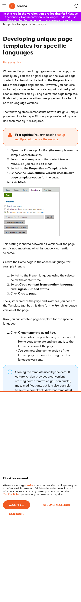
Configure (16, 513)
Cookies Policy (11, 494)
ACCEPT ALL (16, 504)
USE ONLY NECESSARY (56, 504)
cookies (28, 485)
